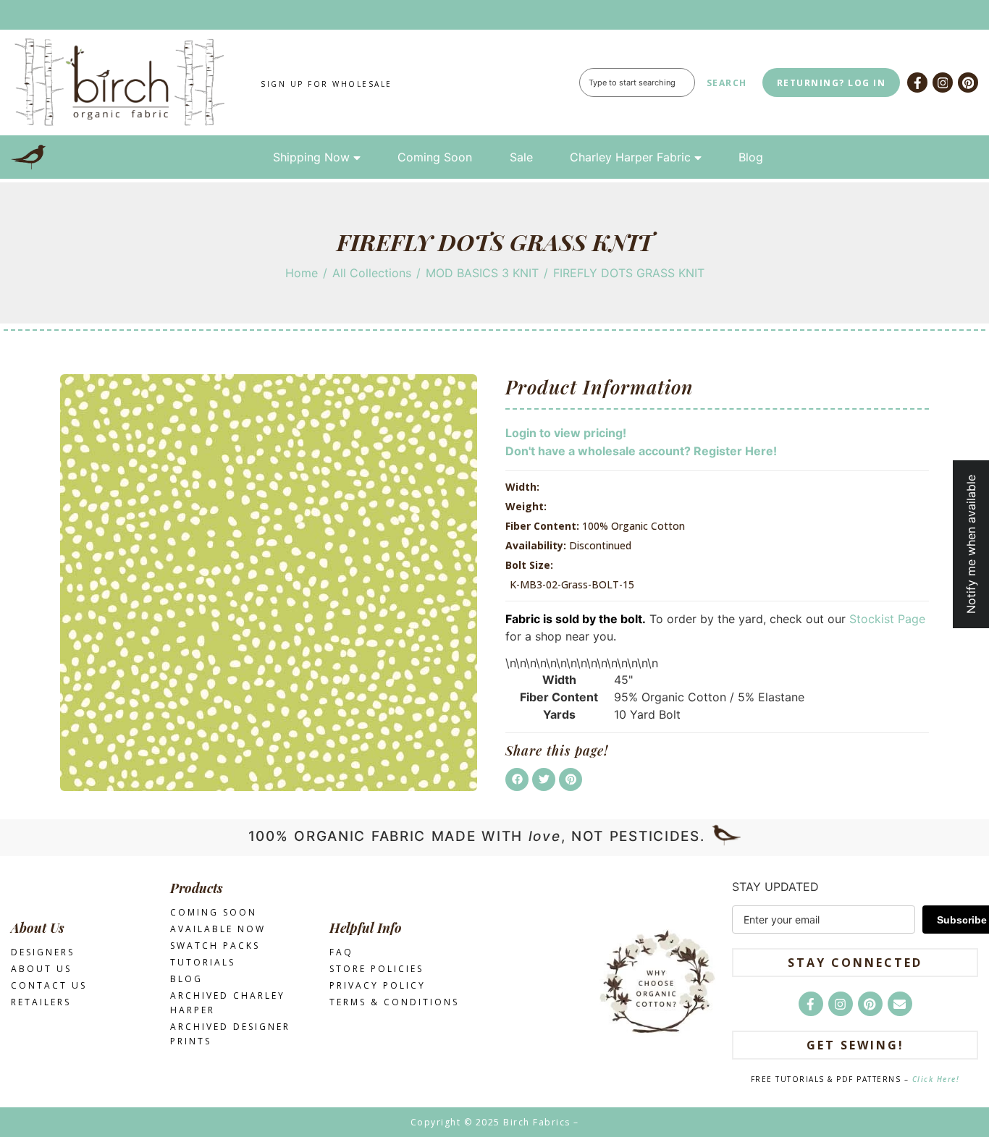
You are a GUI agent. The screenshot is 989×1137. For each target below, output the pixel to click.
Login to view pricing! (565, 433)
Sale (521, 157)
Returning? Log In (831, 83)
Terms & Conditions (394, 1002)
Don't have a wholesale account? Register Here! (641, 451)
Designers (43, 952)
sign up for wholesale (326, 84)
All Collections (371, 273)
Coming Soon (434, 157)
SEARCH (727, 83)
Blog (750, 157)
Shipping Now (311, 157)
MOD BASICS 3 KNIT (482, 273)
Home (301, 273)
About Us (41, 969)
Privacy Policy (377, 985)
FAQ (341, 952)
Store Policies (376, 969)
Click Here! (936, 1079)
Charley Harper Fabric (630, 157)
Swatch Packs (215, 945)
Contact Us (49, 985)
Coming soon (213, 912)
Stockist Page (887, 619)
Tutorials (202, 962)
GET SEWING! (855, 1045)
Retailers (41, 1002)
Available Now (218, 929)
